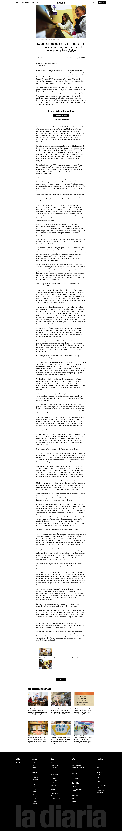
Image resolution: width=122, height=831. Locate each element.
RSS (98, 765)
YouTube (99, 767)
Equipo (74, 801)
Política (34, 796)
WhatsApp (99, 770)
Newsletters (100, 763)
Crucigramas (75, 778)
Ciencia (34, 767)
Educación (35, 779)
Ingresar (93, 2)
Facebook (99, 775)
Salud (34, 799)
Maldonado (54, 765)
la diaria (53, 778)
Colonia (53, 763)
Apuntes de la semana (78, 767)
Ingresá (67, 119)
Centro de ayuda (101, 785)
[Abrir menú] (17, 2)
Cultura (34, 772)
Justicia (34, 787)
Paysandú (54, 767)
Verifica (34, 803)
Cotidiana (35, 770)
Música (53, 796)
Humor (74, 776)
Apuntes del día (76, 765)
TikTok (98, 777)
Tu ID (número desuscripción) (77, 789)
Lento (52, 783)
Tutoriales (99, 787)
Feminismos (35, 782)
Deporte (34, 775)
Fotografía (75, 774)
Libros (34, 789)
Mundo (34, 791)
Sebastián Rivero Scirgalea (80, 716)
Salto (52, 770)
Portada (18, 763)
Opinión (34, 794)
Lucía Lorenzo (39, 63)
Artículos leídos (55, 798)
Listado (74, 786)
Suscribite (101, 2)
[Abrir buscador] (88, 2)
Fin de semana (25, 2)
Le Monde (54, 780)
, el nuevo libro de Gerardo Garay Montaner (83, 711)
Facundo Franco (78, 744)
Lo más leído (75, 763)
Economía (35, 777)
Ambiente (35, 763)
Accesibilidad (100, 790)
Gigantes (53, 785)
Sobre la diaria (76, 799)
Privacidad (100, 792)
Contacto (99, 795)
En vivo (74, 770)
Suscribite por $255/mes (61, 115)
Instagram (99, 772)
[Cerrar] (83, 111)
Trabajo (34, 801)
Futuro (34, 784)
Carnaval (35, 765)
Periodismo (54, 793)
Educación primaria (35, 2)
